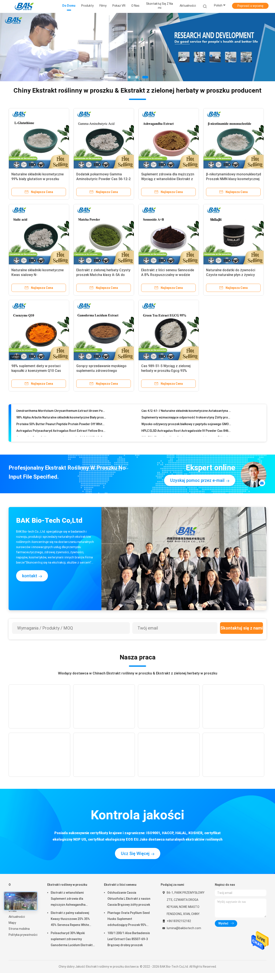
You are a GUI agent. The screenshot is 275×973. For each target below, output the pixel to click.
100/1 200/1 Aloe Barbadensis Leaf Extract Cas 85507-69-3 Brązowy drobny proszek (128, 939)
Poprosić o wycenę (250, 6)
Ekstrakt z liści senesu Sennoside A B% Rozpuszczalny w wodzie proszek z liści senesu (167, 275)
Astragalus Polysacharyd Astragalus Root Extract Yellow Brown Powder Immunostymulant (61, 419)
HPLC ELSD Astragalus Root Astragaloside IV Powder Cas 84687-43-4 (186, 419)
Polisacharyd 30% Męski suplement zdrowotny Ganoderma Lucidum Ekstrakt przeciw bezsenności (72, 939)
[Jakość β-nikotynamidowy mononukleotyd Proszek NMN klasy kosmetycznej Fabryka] (233, 138)
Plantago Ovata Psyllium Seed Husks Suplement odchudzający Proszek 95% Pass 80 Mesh (128, 919)
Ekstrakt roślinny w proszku (67, 884)
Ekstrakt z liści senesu (120, 884)
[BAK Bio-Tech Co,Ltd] (25, 6)
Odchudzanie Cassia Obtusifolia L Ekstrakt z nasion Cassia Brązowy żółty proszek (128, 898)
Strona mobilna (19, 928)
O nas (13, 910)
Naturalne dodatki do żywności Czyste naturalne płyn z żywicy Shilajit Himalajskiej (230, 275)
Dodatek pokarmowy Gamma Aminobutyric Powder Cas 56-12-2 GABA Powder (103, 179)
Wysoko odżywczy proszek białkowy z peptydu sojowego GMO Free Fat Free (186, 412)
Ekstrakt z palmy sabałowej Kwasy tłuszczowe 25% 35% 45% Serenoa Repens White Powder (70, 919)
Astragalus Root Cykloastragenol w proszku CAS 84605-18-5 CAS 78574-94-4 (61, 425)
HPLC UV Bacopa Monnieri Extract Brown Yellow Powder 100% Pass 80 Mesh (186, 432)
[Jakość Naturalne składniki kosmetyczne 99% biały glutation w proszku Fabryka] (39, 138)
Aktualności (17, 916)
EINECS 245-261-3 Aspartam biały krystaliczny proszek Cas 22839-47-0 (61, 432)
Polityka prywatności (23, 934)
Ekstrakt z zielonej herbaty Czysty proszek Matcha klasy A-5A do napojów (103, 275)
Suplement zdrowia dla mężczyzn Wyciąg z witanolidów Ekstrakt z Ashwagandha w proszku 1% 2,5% (168, 179)
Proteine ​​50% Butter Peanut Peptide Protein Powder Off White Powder (61, 412)
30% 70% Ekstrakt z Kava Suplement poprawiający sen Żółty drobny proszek (186, 425)
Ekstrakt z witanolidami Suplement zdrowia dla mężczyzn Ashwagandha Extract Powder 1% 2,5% (68, 899)
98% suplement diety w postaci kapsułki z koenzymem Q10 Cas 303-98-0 (36, 370)
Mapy (12, 922)
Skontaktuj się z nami (241, 628)
